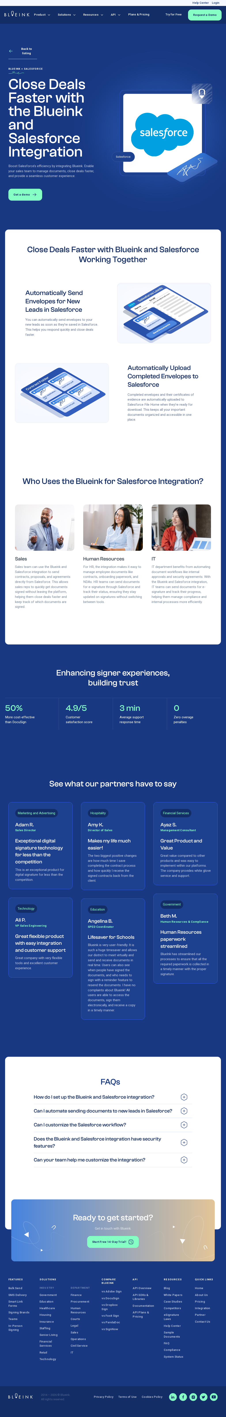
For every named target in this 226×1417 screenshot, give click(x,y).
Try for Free (174, 14)
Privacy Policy (103, 1396)
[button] (42, 15)
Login (215, 2)
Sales (21, 559)
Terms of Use (127, 1396)
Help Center (200, 2)
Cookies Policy (152, 1396)
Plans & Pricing (139, 14)
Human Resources (103, 559)
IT (154, 559)
